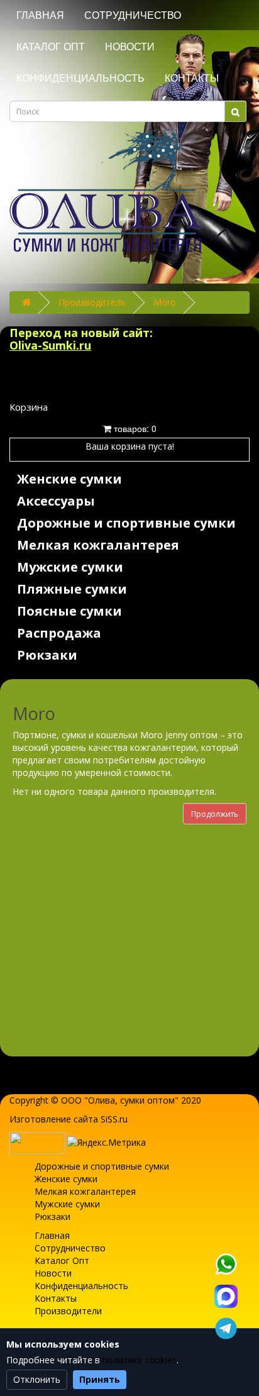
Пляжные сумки (72, 588)
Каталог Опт (50, 47)
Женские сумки (69, 478)
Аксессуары (56, 500)
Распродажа (59, 632)
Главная (40, 15)
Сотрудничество (132, 15)
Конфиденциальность (80, 78)
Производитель (92, 302)
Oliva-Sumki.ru (50, 345)
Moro (164, 302)
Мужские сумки (70, 566)
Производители (68, 1311)
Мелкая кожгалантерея (98, 544)
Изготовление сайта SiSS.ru (68, 1119)
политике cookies (139, 1360)
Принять (99, 1379)
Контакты (192, 78)
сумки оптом (147, 1100)
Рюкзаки (47, 654)
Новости (130, 47)
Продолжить (214, 814)
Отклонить (36, 1379)
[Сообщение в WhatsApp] (225, 1263)
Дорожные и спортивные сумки (126, 522)
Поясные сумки (69, 610)
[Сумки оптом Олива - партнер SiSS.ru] (37, 1142)
